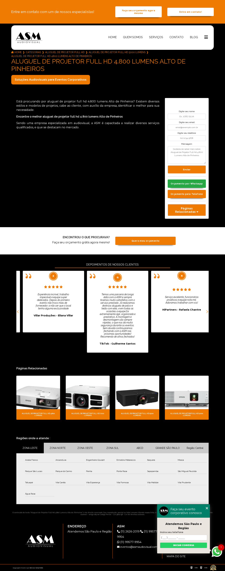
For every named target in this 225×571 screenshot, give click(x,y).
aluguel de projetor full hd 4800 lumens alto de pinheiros (51, 56)
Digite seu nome (187, 111)
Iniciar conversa (183, 545)
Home (112, 37)
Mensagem (186, 144)
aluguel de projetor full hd (65, 52)
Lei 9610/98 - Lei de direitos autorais (128, 514)
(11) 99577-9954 (130, 542)
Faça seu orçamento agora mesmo (138, 11)
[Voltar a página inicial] (29, 37)
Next (207, 312)
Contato (176, 37)
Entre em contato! (190, 12)
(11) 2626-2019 (130, 531)
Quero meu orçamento (145, 240)
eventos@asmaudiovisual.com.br (140, 546)
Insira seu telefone (171, 532)
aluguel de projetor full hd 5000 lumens (117, 52)
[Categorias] (206, 37)
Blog (194, 37)
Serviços (156, 37)
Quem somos (133, 37)
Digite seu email (187, 122)
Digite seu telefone (187, 133)
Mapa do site (176, 556)
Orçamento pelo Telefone (187, 194)
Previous (18, 312)
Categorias (33, 52)
